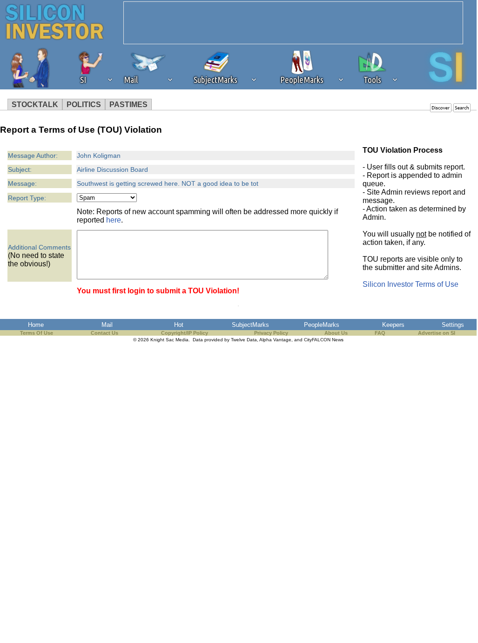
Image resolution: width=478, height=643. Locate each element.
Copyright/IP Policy (184, 333)
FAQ (380, 333)
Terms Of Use (36, 333)
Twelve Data (244, 339)
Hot (178, 324)
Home (36, 324)
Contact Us (104, 333)
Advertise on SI (436, 333)
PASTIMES (128, 104)
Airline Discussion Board (112, 169)
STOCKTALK (35, 104)
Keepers (393, 324)
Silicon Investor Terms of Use (410, 284)
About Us (336, 333)
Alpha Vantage (275, 339)
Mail (107, 324)
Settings (453, 324)
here (113, 220)
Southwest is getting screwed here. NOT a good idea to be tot (167, 183)
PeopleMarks (321, 324)
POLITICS (84, 104)
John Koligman (99, 155)
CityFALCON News (323, 339)
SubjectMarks (250, 324)
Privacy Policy (271, 333)
